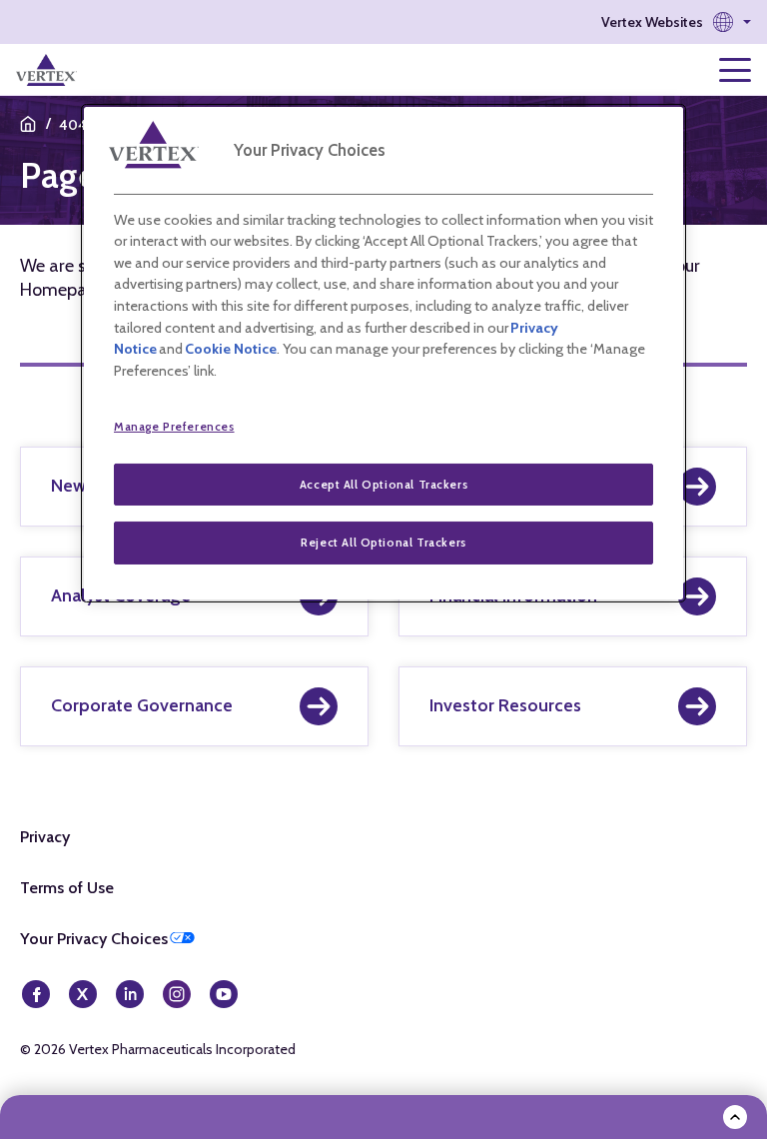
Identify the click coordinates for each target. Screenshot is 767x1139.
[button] (676, 22)
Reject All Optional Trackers (383, 543)
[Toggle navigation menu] (735, 70)
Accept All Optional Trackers (383, 485)
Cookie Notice (231, 349)
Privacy (45, 836)
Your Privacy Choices (94, 938)
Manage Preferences (174, 427)
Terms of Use (67, 887)
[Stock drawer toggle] (735, 1117)
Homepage (63, 290)
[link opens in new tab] (46, 70)
